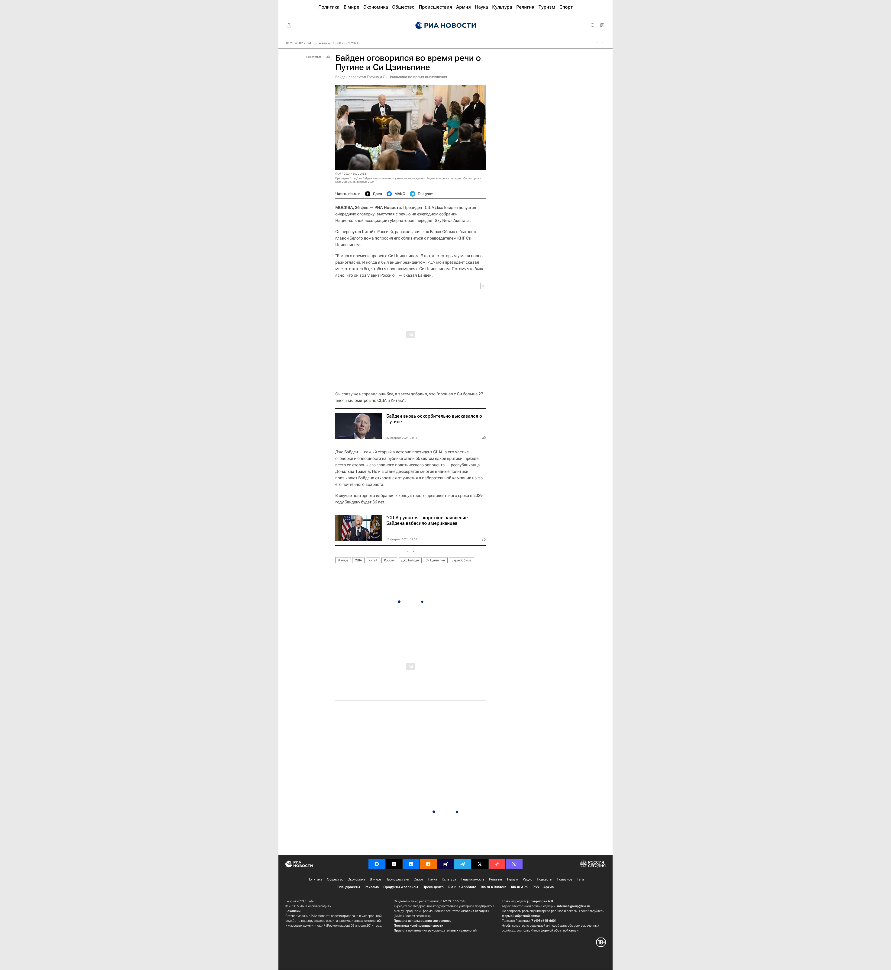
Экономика (356, 879)
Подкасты (544, 879)
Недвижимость (472, 879)
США (358, 560)
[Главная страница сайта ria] (445, 25)
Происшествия (397, 879)
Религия (495, 879)
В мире (343, 560)
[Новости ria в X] (479, 864)
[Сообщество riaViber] (514, 864)
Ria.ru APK (519, 887)
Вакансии (292, 911)
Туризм (512, 879)
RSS (536, 887)
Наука (432, 879)
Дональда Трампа (352, 471)
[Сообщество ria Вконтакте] (411, 864)
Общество (335, 879)
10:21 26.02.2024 (298, 43)
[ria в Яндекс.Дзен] (394, 864)
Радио (527, 879)
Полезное (564, 879)
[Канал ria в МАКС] (376, 864)
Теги (580, 879)
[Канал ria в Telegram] (462, 864)
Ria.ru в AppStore (462, 887)
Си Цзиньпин (435, 560)
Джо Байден (410, 560)
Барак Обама (461, 560)
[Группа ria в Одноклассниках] (428, 864)
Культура (449, 879)
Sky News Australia (452, 220)
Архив (548, 887)
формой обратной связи (521, 916)
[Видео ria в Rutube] (445, 864)
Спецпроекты (348, 887)
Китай (373, 560)
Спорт (418, 879)
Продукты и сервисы (400, 887)
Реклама (372, 887)
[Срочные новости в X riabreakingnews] (497, 864)
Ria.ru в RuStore (493, 887)
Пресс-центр (433, 887)
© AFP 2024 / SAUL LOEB (350, 173)
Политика (314, 879)
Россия (389, 560)
